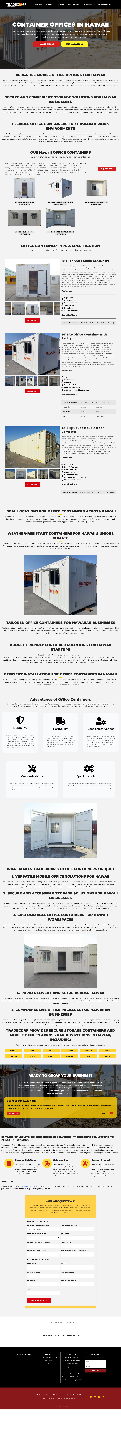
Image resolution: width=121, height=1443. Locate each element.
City (29, 1289)
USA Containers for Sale (49, 1357)
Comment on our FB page (72, 1360)
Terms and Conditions (66, 1399)
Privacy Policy (48, 1399)
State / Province (68, 1280)
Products (65, 1394)
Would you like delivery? (38, 1242)
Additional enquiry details (73, 1251)
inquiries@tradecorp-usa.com (72, 1367)
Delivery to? (66, 1242)
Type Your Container (36, 1234)
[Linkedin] (99, 1397)
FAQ (48, 1363)
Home (39, 1394)
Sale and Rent (61, 1160)
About (47, 1394)
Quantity (65, 1234)
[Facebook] (91, 1397)
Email (63, 1264)
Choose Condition (69, 1225)
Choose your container (38, 1225)
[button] (7, 280)
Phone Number (67, 1272)
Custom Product (100, 1160)
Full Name (31, 1264)
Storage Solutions (25, 1160)
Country (31, 1280)
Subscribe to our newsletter (95, 1357)
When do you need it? (37, 1251)
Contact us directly (72, 1363)
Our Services (49, 1360)
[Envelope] (103, 1397)
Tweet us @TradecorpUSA (72, 1357)
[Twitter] (95, 1397)
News (55, 1394)
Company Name (33, 1272)
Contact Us (104, 1113)
